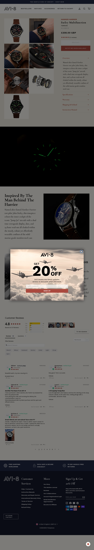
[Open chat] (88, 544)
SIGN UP (47, 291)
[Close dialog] (81, 251)
